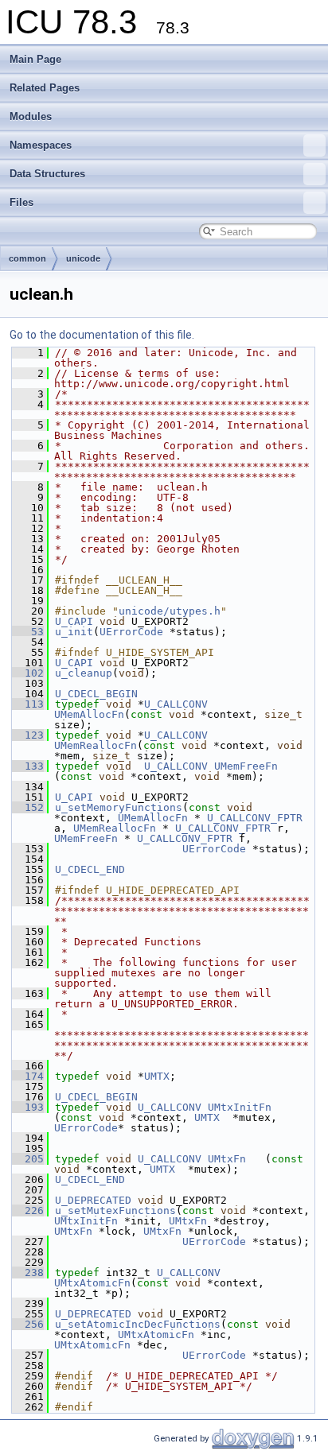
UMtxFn (227, 1159)
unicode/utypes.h (170, 611)
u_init (74, 632)
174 (28, 1076)
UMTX (157, 1076)
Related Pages (45, 88)
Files (21, 202)
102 (28, 673)
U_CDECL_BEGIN (96, 694)
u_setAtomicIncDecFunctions (138, 1324)
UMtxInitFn (239, 1107)
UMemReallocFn (95, 745)
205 (28, 1159)
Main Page (35, 59)
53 (28, 632)
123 (28, 735)
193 (28, 1107)
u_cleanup (83, 673)
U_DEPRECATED (93, 1200)
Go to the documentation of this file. (102, 334)
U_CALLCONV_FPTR (255, 818)
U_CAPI (74, 621)
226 (28, 1210)
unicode (83, 258)
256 (28, 1324)
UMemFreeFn (246, 766)
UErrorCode (131, 632)
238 (28, 1272)
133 (28, 766)
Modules (31, 116)
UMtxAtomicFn (92, 1283)
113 (28, 704)
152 (28, 807)
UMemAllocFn (89, 714)
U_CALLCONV (176, 704)
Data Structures (47, 174)
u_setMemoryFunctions (118, 807)
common (27, 258)
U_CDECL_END (90, 869)
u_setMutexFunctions (115, 1210)
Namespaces (41, 145)
